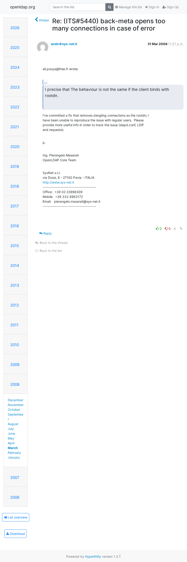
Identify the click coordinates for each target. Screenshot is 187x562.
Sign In (153, 7)
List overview (17, 517)
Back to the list (50, 251)
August (13, 424)
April (11, 443)
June (11, 433)
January (14, 457)
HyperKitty (93, 556)
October (14, 409)
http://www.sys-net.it (58, 182)
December (15, 400)
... (45, 82)
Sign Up (172, 7)
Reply (47, 233)
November (15, 405)
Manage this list (130, 7)
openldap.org (22, 7)
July (11, 429)
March (13, 448)
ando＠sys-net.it (64, 44)
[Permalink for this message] (181, 228)
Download (17, 534)
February (14, 453)
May (11, 438)
